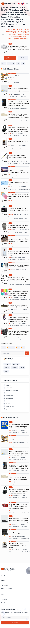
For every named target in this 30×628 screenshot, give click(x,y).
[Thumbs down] (6, 52)
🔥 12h (17, 63)
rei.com (15, 122)
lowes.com (15, 163)
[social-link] (1, 575)
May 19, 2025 (12, 53)
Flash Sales (14, 367)
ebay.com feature (23, 218)
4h (10, 299)
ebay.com (15, 218)
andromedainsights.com (11, 390)
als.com (7, 403)
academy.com (8, 393)
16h (11, 432)
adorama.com (8, 398)
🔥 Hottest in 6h (10, 63)
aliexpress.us (8, 395)
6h (10, 96)
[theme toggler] (16, 3)
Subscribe (15, 622)
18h (11, 526)
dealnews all (23, 96)
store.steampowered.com (18, 177)
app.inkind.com (8, 409)
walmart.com (15, 259)
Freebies (7, 367)
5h (10, 284)
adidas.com (15, 96)
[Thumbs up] (2, 52)
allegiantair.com (9, 406)
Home (2, 34)
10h (10, 135)
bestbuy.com (16, 135)
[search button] (27, 353)
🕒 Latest (3, 63)
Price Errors (7, 364)
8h (10, 108)
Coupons (22, 367)
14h (11, 512)
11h (10, 82)
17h (11, 538)
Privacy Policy (4, 585)
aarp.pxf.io (14, 189)
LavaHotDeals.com (16, 626)
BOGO (6, 371)
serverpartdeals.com (17, 284)
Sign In (3, 602)
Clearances (15, 364)
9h (10, 177)
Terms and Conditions (6, 588)
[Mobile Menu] (27, 3)
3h (10, 189)
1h (10, 259)
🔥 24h (22, 63)
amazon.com (19, 53)
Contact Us (4, 599)
